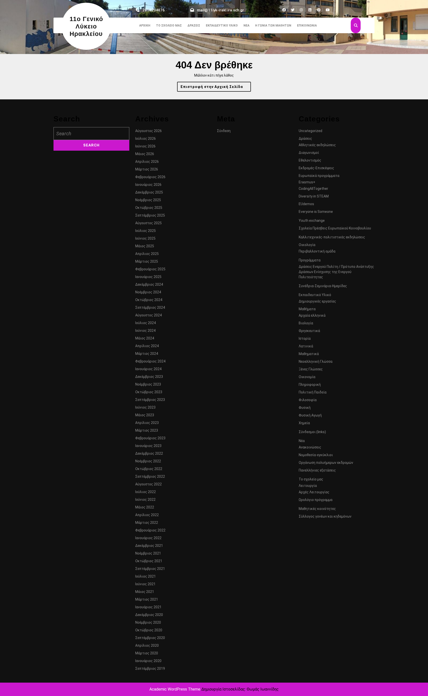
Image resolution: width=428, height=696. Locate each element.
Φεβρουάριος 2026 (150, 177)
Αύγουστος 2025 (148, 223)
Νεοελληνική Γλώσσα (315, 361)
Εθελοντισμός (310, 160)
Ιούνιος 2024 (145, 331)
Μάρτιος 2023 (146, 430)
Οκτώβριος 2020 (148, 630)
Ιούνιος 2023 (145, 407)
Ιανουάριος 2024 (148, 369)
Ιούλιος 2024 (145, 323)
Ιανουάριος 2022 (148, 538)
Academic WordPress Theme (174, 689)
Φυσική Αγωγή (310, 415)
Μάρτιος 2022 (146, 523)
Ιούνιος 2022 (145, 499)
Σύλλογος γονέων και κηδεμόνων (325, 516)
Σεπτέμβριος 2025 (150, 215)
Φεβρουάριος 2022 (150, 530)
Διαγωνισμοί (309, 153)
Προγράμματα (310, 260)
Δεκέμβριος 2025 (149, 192)
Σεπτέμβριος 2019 (150, 668)
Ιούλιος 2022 (145, 492)
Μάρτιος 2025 (146, 261)
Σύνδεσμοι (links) (312, 432)
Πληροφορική (310, 385)
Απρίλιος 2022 (147, 515)
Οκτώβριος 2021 (148, 561)
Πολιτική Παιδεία (312, 392)
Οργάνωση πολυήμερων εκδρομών (326, 463)
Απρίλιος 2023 (147, 423)
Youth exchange (312, 221)
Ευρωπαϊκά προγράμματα (319, 176)
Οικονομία (307, 377)
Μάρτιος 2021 (146, 599)
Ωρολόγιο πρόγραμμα (315, 500)
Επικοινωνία (307, 25)
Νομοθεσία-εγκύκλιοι (316, 455)
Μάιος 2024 (144, 338)
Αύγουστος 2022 (148, 484)
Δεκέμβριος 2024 (149, 284)
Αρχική (144, 25)
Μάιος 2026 (144, 154)
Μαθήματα (307, 309)
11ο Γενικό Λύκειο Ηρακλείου (86, 26)
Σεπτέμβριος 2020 (150, 638)
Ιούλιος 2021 (145, 576)
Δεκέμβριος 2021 (149, 546)
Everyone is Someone (316, 212)
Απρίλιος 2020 (147, 645)
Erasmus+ (307, 182)
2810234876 (153, 10)
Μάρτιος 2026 (146, 169)
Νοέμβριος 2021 (148, 553)
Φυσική (305, 408)
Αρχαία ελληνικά (312, 315)
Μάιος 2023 (144, 415)
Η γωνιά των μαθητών (273, 25)
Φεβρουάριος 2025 (150, 269)
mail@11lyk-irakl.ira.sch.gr (220, 10)
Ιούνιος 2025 (145, 238)
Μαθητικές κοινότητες (317, 509)
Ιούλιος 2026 (145, 138)
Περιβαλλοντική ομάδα (317, 251)
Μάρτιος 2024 (146, 354)
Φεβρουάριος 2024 (150, 361)
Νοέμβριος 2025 (148, 200)
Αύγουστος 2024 (148, 315)
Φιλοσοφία (308, 400)
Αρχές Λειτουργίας (314, 492)
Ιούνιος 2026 (145, 146)
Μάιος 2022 (144, 507)
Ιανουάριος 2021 (148, 607)
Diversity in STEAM (314, 196)
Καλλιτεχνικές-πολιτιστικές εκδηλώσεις (332, 237)
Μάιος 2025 (144, 246)
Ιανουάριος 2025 (148, 277)
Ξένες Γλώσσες (311, 369)
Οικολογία (307, 245)
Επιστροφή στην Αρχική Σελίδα (216, 88)
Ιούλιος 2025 (145, 231)
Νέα (246, 25)
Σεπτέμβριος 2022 (150, 476)
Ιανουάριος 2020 (148, 661)
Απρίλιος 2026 (147, 162)
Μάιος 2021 (144, 592)
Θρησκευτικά (309, 331)
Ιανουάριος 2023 (148, 446)
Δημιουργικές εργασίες (317, 301)
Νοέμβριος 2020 (148, 622)
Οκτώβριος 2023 (148, 392)
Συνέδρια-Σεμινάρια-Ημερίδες (323, 286)
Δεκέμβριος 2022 (149, 453)
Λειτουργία (308, 486)
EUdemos (306, 204)
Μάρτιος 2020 (146, 653)
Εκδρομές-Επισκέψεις (316, 168)
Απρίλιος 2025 (147, 254)
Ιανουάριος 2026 (148, 185)
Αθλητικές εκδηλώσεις (317, 145)
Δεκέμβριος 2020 (149, 615)
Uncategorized (310, 131)
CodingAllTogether (313, 189)
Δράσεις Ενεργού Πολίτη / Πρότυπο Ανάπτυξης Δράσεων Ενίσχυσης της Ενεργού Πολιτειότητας (336, 272)
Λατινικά (306, 346)
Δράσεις (193, 25)
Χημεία (304, 423)
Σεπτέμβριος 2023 (150, 400)
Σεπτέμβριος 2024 (150, 307)
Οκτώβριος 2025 (148, 208)
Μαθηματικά (309, 354)
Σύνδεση (224, 131)
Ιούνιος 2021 (145, 584)
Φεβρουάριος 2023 (150, 438)
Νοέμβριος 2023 (148, 384)
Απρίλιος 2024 (147, 346)
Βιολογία (306, 323)
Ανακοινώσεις (310, 447)
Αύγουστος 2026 (148, 131)
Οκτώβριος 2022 (148, 469)
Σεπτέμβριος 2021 (150, 569)
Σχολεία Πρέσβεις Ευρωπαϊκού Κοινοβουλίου (335, 228)
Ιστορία (305, 338)
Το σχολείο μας (169, 25)
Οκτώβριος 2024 (148, 300)
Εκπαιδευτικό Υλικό (222, 25)
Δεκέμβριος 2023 (149, 377)
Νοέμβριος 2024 (148, 292)
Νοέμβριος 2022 (148, 461)
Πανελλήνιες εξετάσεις (317, 470)
